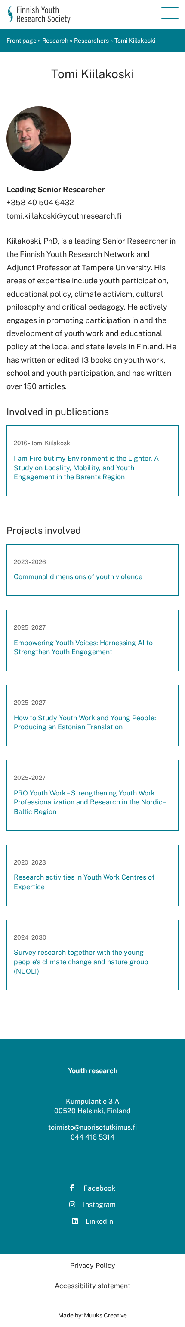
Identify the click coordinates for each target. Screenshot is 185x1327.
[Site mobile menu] (170, 13)
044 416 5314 (92, 1137)
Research (55, 40)
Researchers (91, 40)
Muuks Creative (105, 1315)
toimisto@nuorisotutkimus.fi (92, 1127)
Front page (21, 40)
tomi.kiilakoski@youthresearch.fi (64, 215)
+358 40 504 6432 (40, 202)
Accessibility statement (92, 1286)
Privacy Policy (92, 1265)
